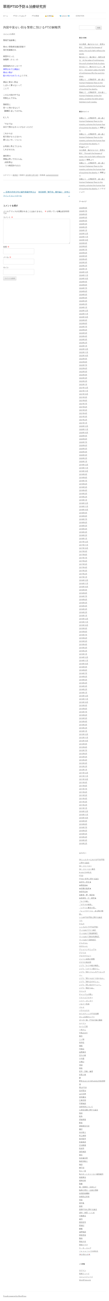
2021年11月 (83, 391)
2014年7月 (83, 673)
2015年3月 (83, 647)
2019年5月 (83, 487)
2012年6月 (83, 753)
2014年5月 (83, 680)
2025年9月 (83, 243)
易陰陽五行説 (84, 1126)
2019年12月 (83, 464)
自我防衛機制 (84, 1193)
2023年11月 (83, 314)
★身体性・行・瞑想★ (87, 898)
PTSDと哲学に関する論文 (89, 879)
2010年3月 (83, 840)
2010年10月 (83, 818)
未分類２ (82, 1132)
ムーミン (82, 1023)
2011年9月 (83, 782)
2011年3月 (83, 802)
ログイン (82, 1270)
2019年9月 (83, 474)
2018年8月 (83, 516)
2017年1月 (83, 577)
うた (81, 920)
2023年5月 (83, 333)
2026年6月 (83, 214)
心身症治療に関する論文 (88, 1110)
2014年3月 (83, 686)
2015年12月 (83, 619)
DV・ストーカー (85, 866)
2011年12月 (83, 773)
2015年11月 (83, 622)
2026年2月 (83, 227)
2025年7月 (83, 249)
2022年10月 (83, 355)
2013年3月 (83, 724)
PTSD (81, 875)
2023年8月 (83, 323)
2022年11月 (83, 352)
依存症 (15, 175)
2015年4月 (83, 644)
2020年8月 (83, 439)
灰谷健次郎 (83, 1158)
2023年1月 (83, 346)
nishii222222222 (52, 175)
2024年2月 (83, 304)
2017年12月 (83, 541)
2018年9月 (83, 513)
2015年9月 (83, 628)
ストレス (82, 991)
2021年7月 (83, 403)
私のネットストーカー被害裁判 (91, 1174)
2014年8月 (83, 670)
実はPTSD (83, 1087)
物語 (81, 1164)
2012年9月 (83, 744)
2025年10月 (83, 240)
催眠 (81, 1045)
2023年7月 (83, 326)
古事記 (81, 1062)
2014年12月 (83, 657)
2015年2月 (83, 651)
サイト (6, 267)
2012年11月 (83, 737)
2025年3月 (83, 262)
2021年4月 (83, 413)
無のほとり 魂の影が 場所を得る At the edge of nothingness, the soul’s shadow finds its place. (92, 60)
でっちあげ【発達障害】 (88, 933)
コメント (8, 217)
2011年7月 (83, 789)
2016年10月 (83, 586)
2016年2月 (83, 612)
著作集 (81, 1203)
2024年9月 (83, 281)
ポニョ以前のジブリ (87, 1017)
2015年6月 (83, 638)
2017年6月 (83, 561)
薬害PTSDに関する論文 (88, 1209)
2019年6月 (83, 484)
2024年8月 (83, 285)
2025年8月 (83, 246)
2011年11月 (83, 776)
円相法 (81, 1049)
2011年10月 (83, 779)
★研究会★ (83, 891)
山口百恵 (82, 1094)
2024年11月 (83, 275)
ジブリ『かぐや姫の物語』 (89, 965)
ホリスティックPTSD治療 (89, 1013)
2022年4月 (83, 375)
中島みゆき (83, 1033)
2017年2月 (83, 574)
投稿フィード (84, 1273)
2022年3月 (83, 378)
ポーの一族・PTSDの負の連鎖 (90, 1020)
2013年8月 (83, 708)
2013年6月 (83, 715)
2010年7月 (83, 827)
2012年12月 (83, 734)
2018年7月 (83, 519)
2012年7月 (83, 750)
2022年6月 (83, 368)
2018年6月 (83, 522)
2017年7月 (83, 558)
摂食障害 (82, 1119)
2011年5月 (83, 795)
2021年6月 (83, 407)
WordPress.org (85, 1280)
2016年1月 (83, 615)
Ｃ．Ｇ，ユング (85, 1248)
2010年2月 (83, 843)
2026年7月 (83, 211)
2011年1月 (83, 808)
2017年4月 (83, 567)
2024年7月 (83, 288)
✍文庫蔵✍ (49, 16)
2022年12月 (83, 349)
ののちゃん (83, 946)
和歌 (81, 1068)
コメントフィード (86, 1277)
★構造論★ (83, 885)
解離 (81, 1228)
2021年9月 (83, 397)
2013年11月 (83, 699)
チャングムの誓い (86, 994)
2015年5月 (83, 641)
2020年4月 (83, 452)
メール (7, 257)
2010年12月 (83, 811)
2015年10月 (83, 625)
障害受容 (82, 1235)
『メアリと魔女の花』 (87, 907)
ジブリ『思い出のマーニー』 (90, 984)
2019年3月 (83, 493)
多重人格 (82, 1074)
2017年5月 (83, 564)
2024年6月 (83, 291)
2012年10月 (83, 741)
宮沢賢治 (82, 1090)
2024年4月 (83, 298)
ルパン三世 (83, 1026)
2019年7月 (83, 480)
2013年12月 (83, 696)
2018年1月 (83, 538)
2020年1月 (83, 461)
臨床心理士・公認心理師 (88, 1190)
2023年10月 (83, 317)
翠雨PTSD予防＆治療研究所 (24, 6)
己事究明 (82, 1100)
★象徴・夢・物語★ (87, 895)
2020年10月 (83, 432)
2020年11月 (83, 429)
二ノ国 (81, 1039)
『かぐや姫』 (84, 901)
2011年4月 (83, 798)
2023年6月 (83, 330)
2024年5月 (83, 294)
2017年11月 (83, 545)
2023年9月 (83, 320)
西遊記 (81, 1225)
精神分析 (82, 1180)
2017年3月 (83, 570)
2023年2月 (83, 342)
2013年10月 (83, 702)
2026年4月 (83, 220)
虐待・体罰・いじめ (87, 1212)
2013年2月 (83, 728)
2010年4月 (83, 837)
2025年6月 (83, 253)
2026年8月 (83, 208)
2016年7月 (83, 596)
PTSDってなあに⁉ (19, 16)
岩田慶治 (82, 1097)
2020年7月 (83, 442)
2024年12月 (83, 272)
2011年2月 (83, 805)
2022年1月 (83, 384)
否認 (81, 1065)
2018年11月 (83, 506)
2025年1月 (83, 269)
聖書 (81, 1183)
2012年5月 (83, 757)
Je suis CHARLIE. (85, 872)
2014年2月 (83, 689)
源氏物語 (82, 1151)
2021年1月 (83, 423)
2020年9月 (83, 436)
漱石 (81, 1155)
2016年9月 (83, 590)
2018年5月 (83, 525)
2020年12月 (83, 426)
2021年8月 (83, 400)
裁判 (81, 1219)
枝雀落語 (82, 1142)
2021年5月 (83, 410)
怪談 (81, 1113)
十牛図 (81, 1058)
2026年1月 (83, 230)
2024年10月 (83, 278)
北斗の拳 (82, 1055)
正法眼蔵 (82, 1145)
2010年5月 (83, 834)
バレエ (81, 1007)
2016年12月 (83, 580)
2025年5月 (83, 256)
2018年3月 (83, 532)
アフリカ (82, 952)
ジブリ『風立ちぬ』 (87, 988)
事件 (81, 1036)
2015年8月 (83, 631)
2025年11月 (83, 237)
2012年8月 (83, 747)
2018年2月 (83, 535)
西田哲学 (82, 1222)
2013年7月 (83, 712)
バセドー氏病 (84, 1004)
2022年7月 (83, 365)
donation (80, 16)
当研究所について (86, 1106)
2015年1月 (83, 654)
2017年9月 (83, 551)
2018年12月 (83, 503)
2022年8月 (83, 362)
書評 (81, 1129)
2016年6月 (83, 599)
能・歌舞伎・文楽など (87, 1187)
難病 (81, 1238)
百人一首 (82, 1171)
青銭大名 (82, 1241)
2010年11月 (83, 814)
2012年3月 (83, 763)
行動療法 (82, 1216)
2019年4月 (83, 490)
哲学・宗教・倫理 (86, 1071)
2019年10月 (83, 471)
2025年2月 (83, 265)
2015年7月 (83, 635)
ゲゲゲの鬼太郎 (85, 962)
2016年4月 (83, 606)
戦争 (81, 1116)
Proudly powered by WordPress (14, 1296)
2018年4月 (83, 529)
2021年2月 (83, 420)
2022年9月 (83, 359)
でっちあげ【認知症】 (87, 940)
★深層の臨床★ (85, 888)
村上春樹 (82, 1135)
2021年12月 (83, 387)
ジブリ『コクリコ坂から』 (89, 968)
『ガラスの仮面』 (86, 904)
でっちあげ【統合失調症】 (89, 936)
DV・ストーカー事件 (87, 869)
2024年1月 (83, 307)
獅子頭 (81, 1167)
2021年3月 (83, 416)
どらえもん (83, 943)
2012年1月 (83, 769)
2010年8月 (83, 824)
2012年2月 (83, 766)
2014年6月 (83, 676)
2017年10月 (83, 548)
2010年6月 (83, 830)
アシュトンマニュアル (87, 949)
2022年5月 (83, 371)
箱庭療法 (82, 1177)
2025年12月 (83, 233)
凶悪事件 (82, 1052)
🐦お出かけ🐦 (65, 16)
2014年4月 (83, 683)
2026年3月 (83, 224)
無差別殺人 (83, 1161)
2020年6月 (83, 445)
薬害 (81, 1206)
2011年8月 (83, 785)
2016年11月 (83, 583)
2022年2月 (83, 381)
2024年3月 (83, 301)
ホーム (5, 16)
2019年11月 (83, 468)
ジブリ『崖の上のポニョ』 (89, 981)
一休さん (82, 1029)
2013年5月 (83, 718)
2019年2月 (83, 497)
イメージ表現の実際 (87, 959)
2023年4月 (83, 336)
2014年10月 (83, 663)
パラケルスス (84, 1010)
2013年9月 (83, 705)
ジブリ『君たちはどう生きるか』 (92, 978)
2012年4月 (83, 760)
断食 (81, 1123)
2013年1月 (83, 731)
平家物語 (82, 1103)
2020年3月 (83, 455)
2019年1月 (83, 500)
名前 (6, 246)
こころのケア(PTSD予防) (88, 927)
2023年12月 (83, 310)
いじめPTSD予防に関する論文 (90, 917)
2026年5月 (83, 217)
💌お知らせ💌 (84, 1254)
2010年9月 (83, 821)
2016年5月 (83, 602)
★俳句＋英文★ (85, 882)
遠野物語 (82, 1232)
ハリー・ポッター (86, 1001)
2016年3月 (83, 609)
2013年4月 (83, 721)
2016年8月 (83, 593)
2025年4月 (83, 259)
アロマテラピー (85, 956)
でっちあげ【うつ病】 (87, 930)
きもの (81, 923)
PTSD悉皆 (35, 16)
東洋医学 (82, 1139)
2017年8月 (83, 554)
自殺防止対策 (84, 1196)
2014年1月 (83, 692)
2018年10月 (83, 509)
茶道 (81, 1200)
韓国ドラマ (83, 1244)
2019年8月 (83, 477)
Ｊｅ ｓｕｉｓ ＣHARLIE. (88, 1251)
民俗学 (81, 1148)
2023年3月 (83, 339)
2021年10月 (83, 394)
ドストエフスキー (86, 997)
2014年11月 (83, 660)
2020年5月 (83, 448)
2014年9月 (83, 667)
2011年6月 (83, 792)
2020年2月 (83, 458)
